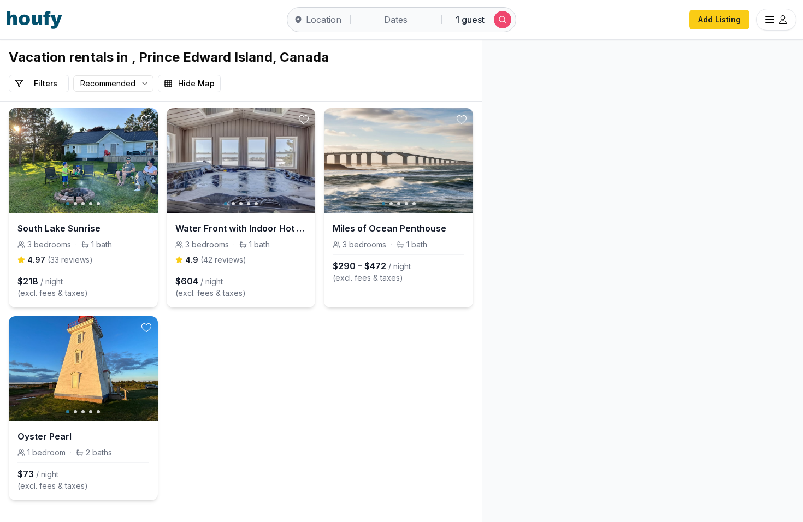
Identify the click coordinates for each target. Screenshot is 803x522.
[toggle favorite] (146, 119)
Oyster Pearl (44, 436)
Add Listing (719, 19)
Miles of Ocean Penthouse (389, 228)
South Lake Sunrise (59, 228)
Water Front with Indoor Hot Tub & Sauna (241, 228)
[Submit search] (502, 19)
